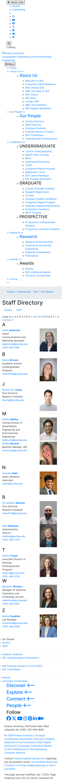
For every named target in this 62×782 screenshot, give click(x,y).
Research (15, 232)
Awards (14, 259)
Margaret (12, 586)
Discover (16, 685)
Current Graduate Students (40, 188)
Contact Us (12, 765)
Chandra (9, 473)
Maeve (10, 360)
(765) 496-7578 (11, 539)
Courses (29, 195)
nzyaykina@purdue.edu (15, 623)
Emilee (10, 443)
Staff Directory (33, 124)
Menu (10, 64)
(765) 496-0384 (11, 626)
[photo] (48, 339)
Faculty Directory (34, 121)
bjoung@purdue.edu (13, 400)
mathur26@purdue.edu (14, 440)
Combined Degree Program (40, 168)
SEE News (30, 98)
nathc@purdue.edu (12, 483)
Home (13, 67)
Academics (16, 142)
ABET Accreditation (36, 104)
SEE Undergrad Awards (38, 272)
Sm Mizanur (13, 502)
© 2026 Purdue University (18, 735)
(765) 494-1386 (10, 347)
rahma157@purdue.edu (14, 513)
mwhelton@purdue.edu (14, 600)
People (14, 705)
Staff (19, 309)
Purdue (16, 6)
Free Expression (26, 742)
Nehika (10, 419)
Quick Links (17, 2)
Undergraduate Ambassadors (41, 138)
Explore (15, 692)
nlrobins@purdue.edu (13, 536)
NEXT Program (33, 212)
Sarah (11, 330)
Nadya (11, 616)
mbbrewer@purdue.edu (15, 373)
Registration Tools (35, 172)
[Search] (8, 43)
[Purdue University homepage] (13, 53)
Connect (16, 699)
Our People (16, 111)
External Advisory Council (39, 131)
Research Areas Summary (39, 241)
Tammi (10, 555)
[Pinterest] (30, 719)
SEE (36, 291)
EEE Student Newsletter (38, 179)
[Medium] (13, 33)
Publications (31, 255)
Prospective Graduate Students (42, 229)
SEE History (31, 94)
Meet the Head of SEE (37, 91)
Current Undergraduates (38, 151)
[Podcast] (13, 37)
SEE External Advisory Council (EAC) (22, 665)
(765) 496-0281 (10, 603)
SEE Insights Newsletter (38, 108)
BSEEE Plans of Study (37, 154)
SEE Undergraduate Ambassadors (20, 657)
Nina (10, 525)
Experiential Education (37, 161)
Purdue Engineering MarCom (29, 758)
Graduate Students (35, 128)
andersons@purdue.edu (15, 344)
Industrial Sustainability (37, 252)
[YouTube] (13, 19)
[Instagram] (13, 16)
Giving (13, 279)
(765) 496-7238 (11, 576)
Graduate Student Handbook (41, 198)
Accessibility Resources (45, 761)
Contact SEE (32, 101)
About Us (15, 71)
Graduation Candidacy (37, 209)
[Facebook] (13, 23)
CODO (28, 165)
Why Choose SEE (34, 87)
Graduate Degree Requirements (42, 205)
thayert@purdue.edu (13, 573)
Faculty (8, 309)
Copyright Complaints (31, 745)
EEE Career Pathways (37, 175)
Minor (28, 158)
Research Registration (37, 192)
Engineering (18, 9)
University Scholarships (38, 275)
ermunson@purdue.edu (14, 450)
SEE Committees (34, 135)
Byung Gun (12, 389)
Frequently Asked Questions (40, 84)
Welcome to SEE (34, 80)
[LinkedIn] (13, 30)
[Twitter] (13, 26)
